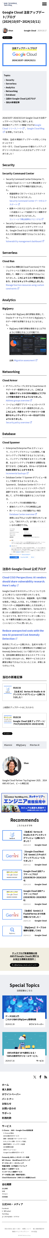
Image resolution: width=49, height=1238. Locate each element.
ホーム (5, 1084)
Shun (10, 30)
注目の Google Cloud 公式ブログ (21, 98)
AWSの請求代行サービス (11, 1136)
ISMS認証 (34, 1231)
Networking (12, 91)
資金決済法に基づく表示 (12, 1229)
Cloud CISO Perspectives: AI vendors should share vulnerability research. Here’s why (24, 581)
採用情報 (5, 1197)
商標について (26, 1229)
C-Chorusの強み (8, 1133)
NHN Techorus (11, 1077)
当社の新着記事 (13, 102)
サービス (40, 1061)
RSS (45, 1077)
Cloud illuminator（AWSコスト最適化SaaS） (19, 1177)
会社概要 (6, 1184)
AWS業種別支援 (8, 1147)
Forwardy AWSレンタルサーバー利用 (15, 1157)
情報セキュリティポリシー (20, 1231)
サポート (6, 1113)
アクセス (5, 1194)
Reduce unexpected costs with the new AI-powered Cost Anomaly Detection (23, 634)
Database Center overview (21, 514)
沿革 (3, 1191)
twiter (34, 1077)
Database (10, 94)
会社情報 (5, 1188)
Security (10, 79)
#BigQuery (21, 744)
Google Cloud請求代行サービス (13, 1152)
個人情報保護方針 (38, 1229)
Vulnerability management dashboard (24, 241)
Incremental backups (16, 473)
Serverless (11, 83)
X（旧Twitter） (7, 1211)
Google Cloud (30, 30)
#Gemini (8, 744)
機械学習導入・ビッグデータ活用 (14, 1144)
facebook (40, 1077)
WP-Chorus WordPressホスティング (16, 1160)
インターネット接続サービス (12, 1172)
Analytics (10, 87)
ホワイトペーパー (36, 1024)
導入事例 (6, 1089)
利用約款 (6, 1117)
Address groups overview (17, 400)
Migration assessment (24, 360)
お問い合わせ (9, 1108)
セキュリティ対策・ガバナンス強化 (14, 1141)
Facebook (5, 1208)
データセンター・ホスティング (13, 1163)
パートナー (8, 1099)
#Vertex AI (34, 744)
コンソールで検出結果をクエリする (25, 219)
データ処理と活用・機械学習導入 (13, 1174)
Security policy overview (17, 422)
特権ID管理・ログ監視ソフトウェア (14, 1166)
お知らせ (6, 1103)
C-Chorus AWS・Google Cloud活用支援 (17, 1130)
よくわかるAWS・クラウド (10, 1217)
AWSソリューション (9, 1150)
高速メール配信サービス (10, 1169)
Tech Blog (5, 1214)
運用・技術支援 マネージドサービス (15, 1139)
